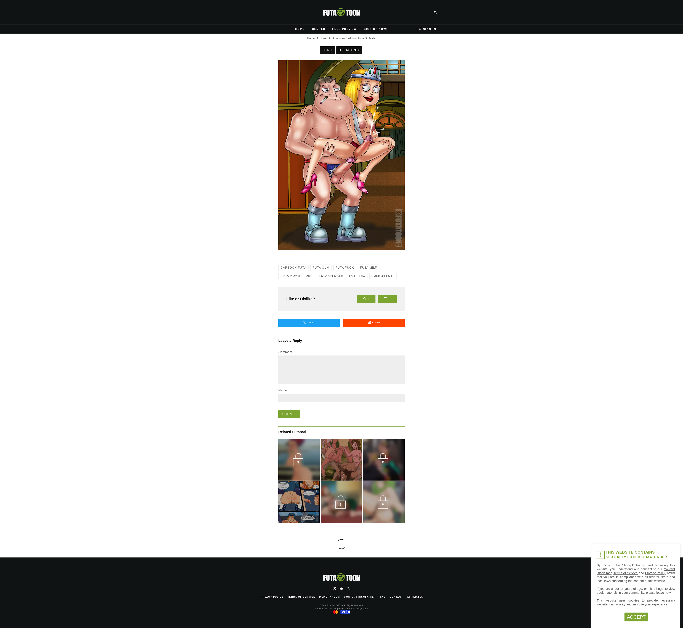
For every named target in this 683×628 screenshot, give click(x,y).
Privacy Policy (272, 597)
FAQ (383, 597)
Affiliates (415, 597)
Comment (285, 352)
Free (329, 50)
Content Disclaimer (360, 597)
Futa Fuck (344, 267)
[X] (334, 588)
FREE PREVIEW (344, 29)
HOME (300, 29)
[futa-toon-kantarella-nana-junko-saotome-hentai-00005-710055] (299, 465)
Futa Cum (321, 267)
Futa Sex (357, 275)
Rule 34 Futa (383, 275)
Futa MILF (368, 267)
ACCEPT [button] (636, 617)
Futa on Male (331, 275)
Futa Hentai (351, 50)
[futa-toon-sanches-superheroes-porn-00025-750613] (384, 465)
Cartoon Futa (293, 267)
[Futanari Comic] (299, 502)
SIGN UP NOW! (376, 29)
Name (282, 390)
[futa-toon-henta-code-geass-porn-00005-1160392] (384, 507)
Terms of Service (301, 597)
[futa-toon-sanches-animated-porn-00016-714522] (341, 507)
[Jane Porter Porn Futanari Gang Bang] (341, 460)
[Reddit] (341, 588)
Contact (396, 597)
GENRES (318, 29)
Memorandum (329, 597)
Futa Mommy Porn (296, 275)
